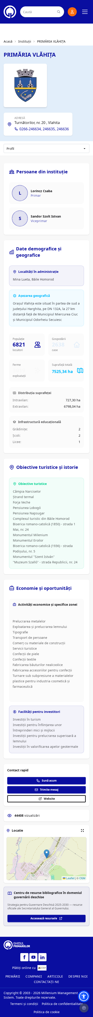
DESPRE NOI (78, 976)
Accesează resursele (43, 918)
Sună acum (49, 780)
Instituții (24, 41)
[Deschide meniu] (84, 11)
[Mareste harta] (82, 830)
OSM (82, 878)
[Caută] (58, 11)
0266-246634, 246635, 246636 (44, 128)
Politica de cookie (47, 1012)
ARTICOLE (55, 976)
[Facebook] (24, 957)
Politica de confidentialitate (62, 1004)
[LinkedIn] (42, 957)
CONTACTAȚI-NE (46, 982)
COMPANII (34, 976)
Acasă (8, 41)
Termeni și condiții (24, 1004)
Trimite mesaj (49, 790)
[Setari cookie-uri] (83, 1007)
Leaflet (69, 878)
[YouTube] (33, 957)
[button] (46, 854)
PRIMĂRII (12, 976)
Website (49, 799)
